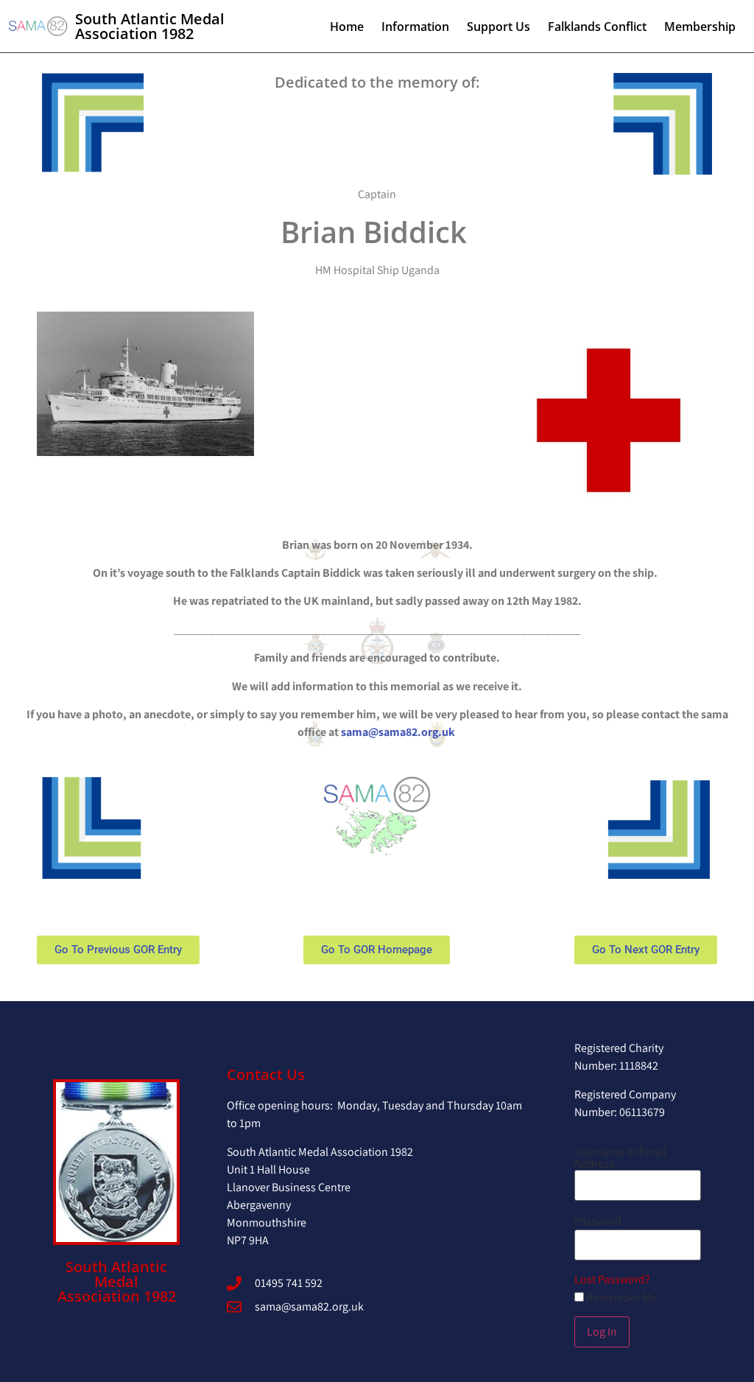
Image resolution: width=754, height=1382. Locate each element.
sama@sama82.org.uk (399, 732)
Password (597, 1221)
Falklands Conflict (597, 26)
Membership (700, 26)
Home (347, 26)
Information (415, 26)
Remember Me (620, 1298)
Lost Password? (612, 1279)
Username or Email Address (620, 1158)
